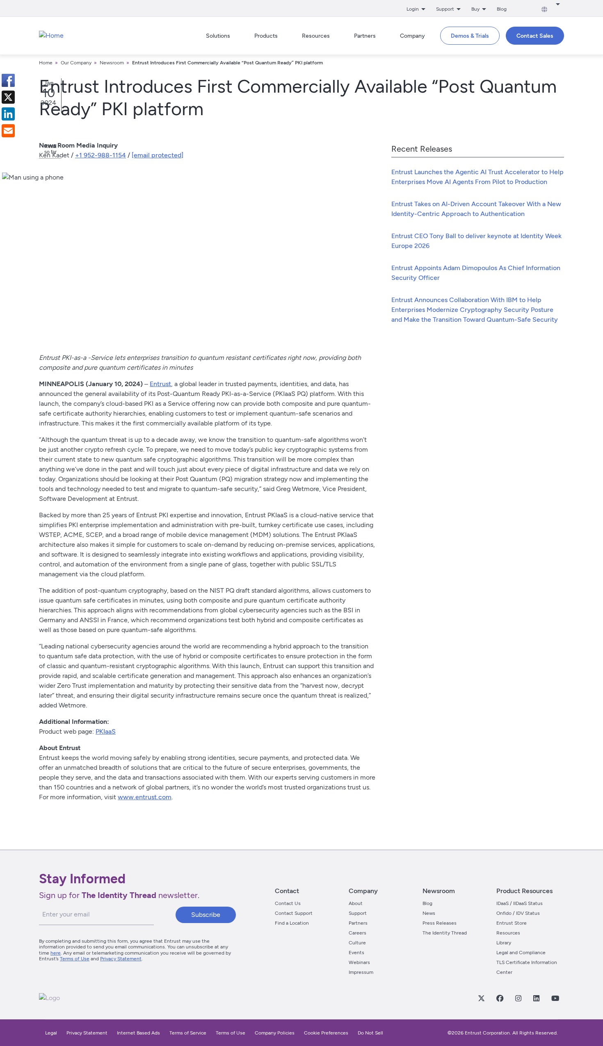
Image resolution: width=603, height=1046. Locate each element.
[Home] (51, 36)
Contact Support (294, 913)
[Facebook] (499, 998)
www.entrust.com (144, 797)
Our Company (76, 63)
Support (358, 913)
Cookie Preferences (326, 1033)
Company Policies (275, 1033)
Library (503, 943)
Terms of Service (187, 1033)
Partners (358, 923)
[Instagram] (518, 998)
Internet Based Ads (138, 1033)
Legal (51, 1033)
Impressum (361, 972)
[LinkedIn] (536, 998)
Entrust (160, 384)
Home (46, 63)
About (356, 903)
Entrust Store (511, 923)
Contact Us (288, 903)
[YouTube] (555, 998)
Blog (502, 9)
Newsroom (112, 63)
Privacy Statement (121, 959)
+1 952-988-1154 (100, 155)
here (55, 953)
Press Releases (440, 923)
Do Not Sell (370, 1033)
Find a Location (292, 923)
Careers (357, 933)
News (429, 913)
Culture (357, 943)
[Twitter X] (481, 998)
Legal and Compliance (521, 952)
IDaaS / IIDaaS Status (519, 903)
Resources (508, 933)
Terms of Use (74, 959)
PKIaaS (106, 731)
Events (356, 952)
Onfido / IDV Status (518, 913)
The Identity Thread (445, 933)
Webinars (359, 962)
